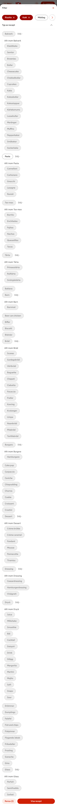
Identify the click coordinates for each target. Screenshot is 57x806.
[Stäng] (53, 8)
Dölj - (19, 34)
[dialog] (28, 405)
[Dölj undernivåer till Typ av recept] (52, 25)
